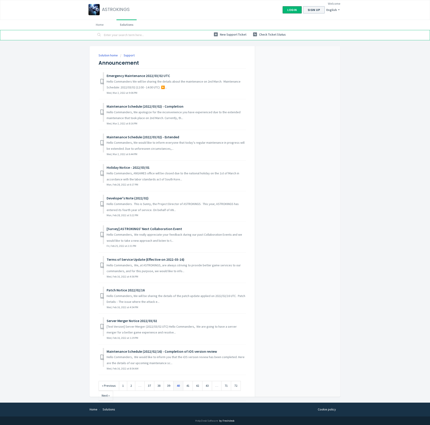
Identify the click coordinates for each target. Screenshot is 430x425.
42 (197, 386)
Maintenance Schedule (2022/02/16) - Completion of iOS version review (162, 351)
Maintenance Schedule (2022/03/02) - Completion (145, 106)
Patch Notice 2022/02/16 (126, 290)
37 (149, 386)
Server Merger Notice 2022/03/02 (132, 320)
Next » (106, 395)
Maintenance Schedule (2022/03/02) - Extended (143, 137)
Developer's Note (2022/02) (127, 198)
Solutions (126, 25)
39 (168, 386)
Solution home (108, 55)
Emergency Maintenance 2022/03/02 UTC (138, 75)
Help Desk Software (206, 420)
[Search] (99, 35)
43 (207, 386)
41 (187, 386)
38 (159, 386)
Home (100, 25)
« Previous (109, 386)
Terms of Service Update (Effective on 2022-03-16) (145, 259)
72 (235, 386)
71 (226, 386)
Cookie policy (327, 409)
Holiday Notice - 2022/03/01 (128, 167)
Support (129, 55)
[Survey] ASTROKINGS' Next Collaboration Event (144, 228)
